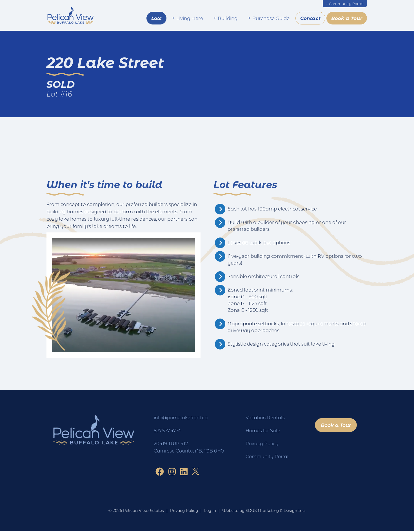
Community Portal (346, 3)
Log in (210, 510)
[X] (195, 471)
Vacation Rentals (265, 417)
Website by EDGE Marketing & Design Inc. (264, 510)
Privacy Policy (262, 443)
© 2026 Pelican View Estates (136, 510)
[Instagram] (172, 471)
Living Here (189, 18)
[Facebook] (159, 471)
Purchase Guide (271, 18)
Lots (156, 18)
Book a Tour (346, 18)
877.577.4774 (167, 430)
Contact (310, 18)
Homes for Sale (263, 430)
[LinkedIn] (184, 471)
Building (228, 18)
